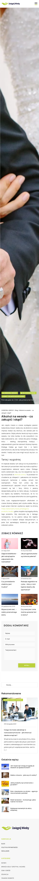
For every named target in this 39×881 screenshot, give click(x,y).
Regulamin (5, 851)
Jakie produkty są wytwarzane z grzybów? (21, 784)
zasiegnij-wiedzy (10, 393)
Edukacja (4, 874)
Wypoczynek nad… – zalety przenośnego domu (9, 612)
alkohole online (20, 475)
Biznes (3, 863)
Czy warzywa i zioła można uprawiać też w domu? (28, 612)
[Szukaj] (3, 685)
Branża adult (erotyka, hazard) (13, 867)
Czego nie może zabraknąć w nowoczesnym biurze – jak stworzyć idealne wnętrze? (17, 732)
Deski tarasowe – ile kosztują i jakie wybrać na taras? (23, 801)
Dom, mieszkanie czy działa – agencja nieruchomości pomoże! (23, 792)
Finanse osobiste (7, 878)
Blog (3, 844)
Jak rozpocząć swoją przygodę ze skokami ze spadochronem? (22, 767)
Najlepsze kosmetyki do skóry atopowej (21, 809)
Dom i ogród (5, 870)
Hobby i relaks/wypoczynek (13, 396)
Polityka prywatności (9, 847)
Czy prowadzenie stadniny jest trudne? (8, 584)
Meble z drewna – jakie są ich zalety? (23, 775)
